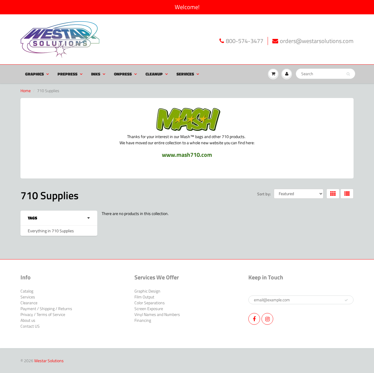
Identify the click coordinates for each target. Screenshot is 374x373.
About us (27, 320)
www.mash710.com (187, 154)
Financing (142, 320)
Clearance (28, 303)
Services (185, 74)
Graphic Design (147, 291)
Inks (95, 74)
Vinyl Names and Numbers (157, 314)
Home (25, 90)
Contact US (30, 326)
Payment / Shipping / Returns (46, 308)
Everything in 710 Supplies (51, 231)
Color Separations (149, 303)
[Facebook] (254, 319)
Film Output (144, 297)
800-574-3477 (244, 41)
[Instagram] (267, 319)
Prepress (67, 74)
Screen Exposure (148, 308)
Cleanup (154, 74)
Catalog (26, 291)
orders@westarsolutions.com (317, 41)
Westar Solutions (49, 360)
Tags (32, 218)
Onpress (123, 74)
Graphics (34, 74)
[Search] (348, 74)
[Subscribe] (346, 300)
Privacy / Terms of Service (42, 314)
